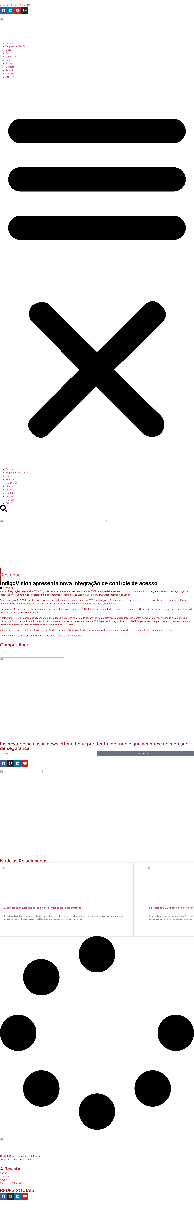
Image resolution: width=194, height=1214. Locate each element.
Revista (9, 43)
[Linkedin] (10, 10)
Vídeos (9, 60)
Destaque (10, 575)
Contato (10, 66)
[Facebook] (3, 10)
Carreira (10, 73)
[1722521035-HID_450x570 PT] (32, 659)
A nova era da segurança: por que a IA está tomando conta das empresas (42, 907)
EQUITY (10, 77)
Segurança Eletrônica (17, 46)
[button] (97, 273)
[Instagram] (24, 10)
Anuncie (10, 70)
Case (8, 49)
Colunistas (11, 56)
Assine (9, 63)
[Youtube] (17, 10)
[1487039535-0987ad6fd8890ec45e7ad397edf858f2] (21, 772)
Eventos (10, 53)
